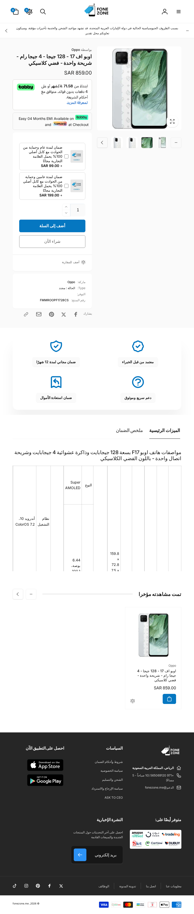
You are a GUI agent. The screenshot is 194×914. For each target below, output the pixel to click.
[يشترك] (80, 855)
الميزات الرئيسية (164, 430)
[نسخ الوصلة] (26, 314)
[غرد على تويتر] (63, 314)
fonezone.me (21, 903)
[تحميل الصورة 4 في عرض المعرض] (117, 142)
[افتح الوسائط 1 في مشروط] (139, 88)
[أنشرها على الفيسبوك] (75, 314)
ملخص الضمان (129, 430)
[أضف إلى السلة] (169, 699)
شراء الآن (52, 241)
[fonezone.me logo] (170, 755)
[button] (178, 11)
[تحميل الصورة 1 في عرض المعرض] (162, 142)
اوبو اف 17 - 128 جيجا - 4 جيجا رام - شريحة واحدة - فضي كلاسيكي (156, 675)
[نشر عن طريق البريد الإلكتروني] (39, 314)
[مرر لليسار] (187, 30)
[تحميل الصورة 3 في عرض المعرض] (132, 142)
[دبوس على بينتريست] (51, 314)
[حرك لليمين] (6, 30)
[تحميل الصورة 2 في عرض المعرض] (147, 142)
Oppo (81, 50)
